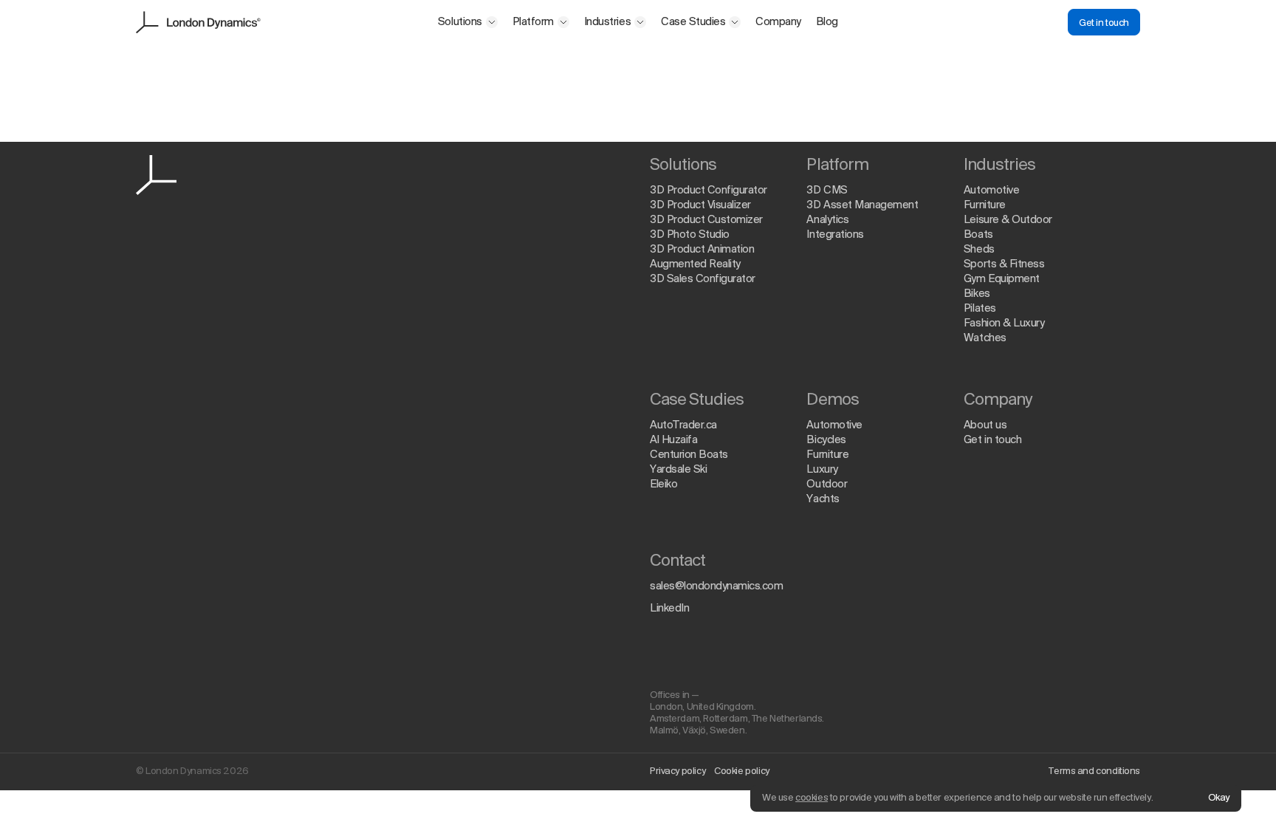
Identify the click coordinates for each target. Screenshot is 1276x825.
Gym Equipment (1002, 279)
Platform (533, 22)
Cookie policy (741, 771)
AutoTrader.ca (683, 425)
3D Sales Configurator (702, 279)
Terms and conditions (1094, 771)
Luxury (821, 470)
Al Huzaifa (673, 440)
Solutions (460, 22)
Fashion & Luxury (1004, 323)
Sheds (979, 250)
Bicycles (825, 440)
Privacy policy (677, 771)
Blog (827, 22)
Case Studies (693, 22)
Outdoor (826, 484)
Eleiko (663, 484)
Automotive (991, 190)
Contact (677, 561)
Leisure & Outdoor (1008, 220)
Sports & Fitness (1004, 264)
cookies (811, 798)
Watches (985, 338)
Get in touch (1104, 23)
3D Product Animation (702, 250)
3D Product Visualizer (700, 205)
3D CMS (826, 190)
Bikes (977, 294)
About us (985, 425)
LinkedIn (669, 609)
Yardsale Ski (678, 470)
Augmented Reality (695, 264)
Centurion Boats (689, 455)
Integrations (834, 235)
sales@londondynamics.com (716, 586)
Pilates (980, 309)
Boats (978, 235)
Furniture (985, 205)
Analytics (827, 220)
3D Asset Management (862, 205)
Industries (607, 22)
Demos (832, 400)
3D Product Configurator (708, 190)
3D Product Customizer (706, 220)
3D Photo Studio (690, 235)
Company (778, 22)
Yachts (822, 499)
